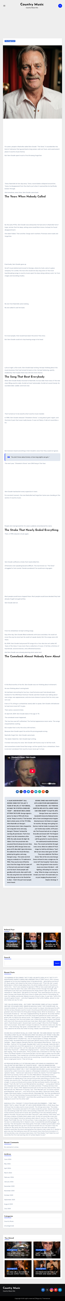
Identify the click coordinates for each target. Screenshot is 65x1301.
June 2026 (7, 1159)
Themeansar (46, 1298)
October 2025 (8, 1195)
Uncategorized (10, 41)
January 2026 (8, 1182)
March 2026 (8, 1173)
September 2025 (9, 1199)
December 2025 (9, 1186)
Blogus (38, 1298)
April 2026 (7, 1168)
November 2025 (9, 1191)
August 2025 (8, 1204)
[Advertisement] (32, 26)
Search (7, 957)
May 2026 (7, 1164)
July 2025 (7, 1208)
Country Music (32, 4)
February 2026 (9, 1177)
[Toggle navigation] (4, 6)
